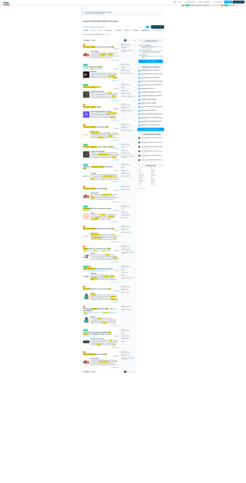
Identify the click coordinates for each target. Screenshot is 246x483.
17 (134, 40)
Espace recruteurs (238, 2)
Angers (152, 184)
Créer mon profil (150, 61)
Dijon (140, 184)
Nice (140, 173)
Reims (152, 178)
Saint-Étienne (142, 180)
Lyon (140, 171)
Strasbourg (153, 175)
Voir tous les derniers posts (151, 129)
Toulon (140, 182)
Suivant (93, 40)
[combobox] (116, 27)
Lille (151, 176)
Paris (140, 169)
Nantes (152, 173)
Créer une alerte (158, 27)
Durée (100, 30)
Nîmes (140, 185)
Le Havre (153, 180)
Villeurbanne (153, 185)
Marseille (153, 169)
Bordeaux (141, 176)
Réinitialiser (144, 30)
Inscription (228, 2)
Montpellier (141, 175)
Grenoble (153, 182)
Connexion (219, 2)
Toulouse (153, 171)
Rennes (140, 178)
